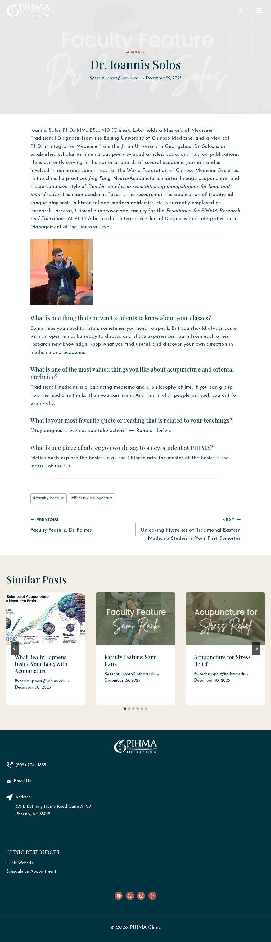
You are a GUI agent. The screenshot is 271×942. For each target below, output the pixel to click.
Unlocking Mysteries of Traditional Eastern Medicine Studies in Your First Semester (191, 529)
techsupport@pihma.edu (118, 78)
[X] (130, 896)
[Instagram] (141, 896)
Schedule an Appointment (31, 871)
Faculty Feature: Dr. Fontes (61, 525)
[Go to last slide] (15, 648)
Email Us (22, 781)
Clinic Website (20, 863)
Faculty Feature (48, 498)
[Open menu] (259, 10)
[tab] (125, 708)
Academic (135, 52)
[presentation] (45, 618)
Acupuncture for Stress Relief (222, 660)
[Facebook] (119, 896)
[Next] (256, 648)
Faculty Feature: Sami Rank (131, 660)
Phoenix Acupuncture (92, 498)
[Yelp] (152, 896)
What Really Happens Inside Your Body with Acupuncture (41, 663)
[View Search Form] (240, 10)
